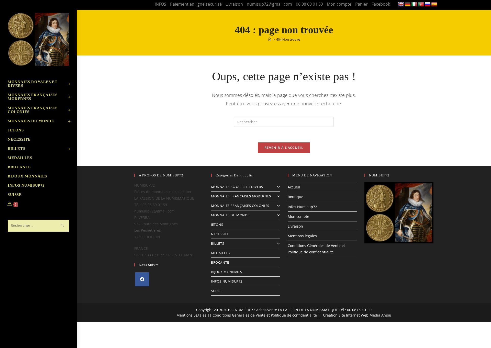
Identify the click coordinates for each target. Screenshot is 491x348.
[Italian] (414, 4)
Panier (361, 4)
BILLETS (217, 243)
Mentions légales (302, 235)
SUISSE (216, 290)
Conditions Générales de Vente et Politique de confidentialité (265, 315)
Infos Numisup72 (302, 206)
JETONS (217, 224)
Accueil (294, 187)
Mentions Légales (191, 315)
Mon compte (339, 4)
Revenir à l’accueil (283, 147)
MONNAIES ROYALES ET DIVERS (237, 186)
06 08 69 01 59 (309, 4)
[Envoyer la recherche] (62, 226)
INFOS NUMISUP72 (226, 281)
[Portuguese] (421, 4)
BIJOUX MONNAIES (226, 272)
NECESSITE (220, 234)
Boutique (295, 196)
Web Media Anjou (376, 315)
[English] (401, 4)
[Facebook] (142, 279)
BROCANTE (220, 262)
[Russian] (428, 4)
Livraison (234, 4)
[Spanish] (434, 4)
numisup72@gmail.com (269, 4)
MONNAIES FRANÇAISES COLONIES (240, 205)
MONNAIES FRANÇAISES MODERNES (241, 196)
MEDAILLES (220, 253)
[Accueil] (269, 39)
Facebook (381, 4)
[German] (408, 4)
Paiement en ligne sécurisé (196, 4)
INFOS (160, 4)
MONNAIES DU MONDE (230, 215)
